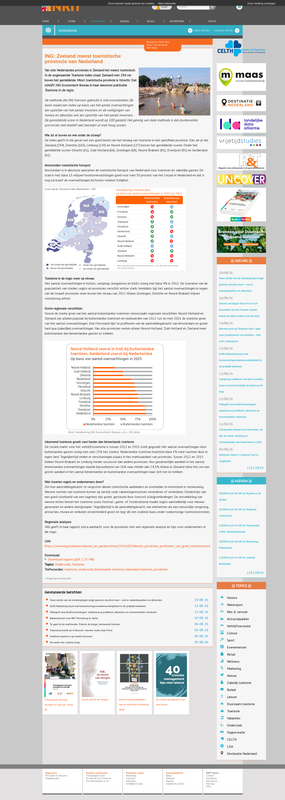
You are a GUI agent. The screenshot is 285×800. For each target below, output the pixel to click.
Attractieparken (238, 619)
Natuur (232, 675)
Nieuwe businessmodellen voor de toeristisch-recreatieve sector (134, 704)
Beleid (231, 690)
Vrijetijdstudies (52, 778)
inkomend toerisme (139, 569)
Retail (231, 654)
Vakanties (233, 718)
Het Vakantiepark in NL (97, 781)
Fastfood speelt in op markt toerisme (71, 636)
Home (45, 21)
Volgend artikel (224, 30)
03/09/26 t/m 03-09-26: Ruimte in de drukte (240, 496)
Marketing (234, 668)
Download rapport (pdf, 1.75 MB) (71, 559)
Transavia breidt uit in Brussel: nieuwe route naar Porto (81, 630)
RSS (208, 786)
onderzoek (85, 569)
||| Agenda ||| (241, 481)
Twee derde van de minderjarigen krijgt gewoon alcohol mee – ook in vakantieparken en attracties (106, 600)
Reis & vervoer (237, 612)
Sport (231, 640)
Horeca (232, 598)
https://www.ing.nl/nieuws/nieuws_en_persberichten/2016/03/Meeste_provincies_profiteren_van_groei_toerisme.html (127, 546)
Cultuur (232, 633)
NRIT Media (212, 773)
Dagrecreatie (236, 732)
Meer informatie (167, 3)
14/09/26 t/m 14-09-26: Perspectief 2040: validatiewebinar (239, 528)
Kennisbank (98, 21)
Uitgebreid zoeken (175, 783)
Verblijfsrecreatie (239, 626)
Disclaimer (211, 778)
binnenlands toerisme (109, 569)
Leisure (232, 697)
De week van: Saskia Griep (65, 642)
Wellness (233, 661)
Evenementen (236, 647)
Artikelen (170, 778)
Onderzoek (62, 564)
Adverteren (177, 21)
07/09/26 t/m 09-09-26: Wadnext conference (237, 512)
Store (71, 21)
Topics (212, 21)
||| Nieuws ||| (241, 260)
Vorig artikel (202, 30)
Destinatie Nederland (242, 753)
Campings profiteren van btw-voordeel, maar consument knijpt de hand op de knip (241, 385)
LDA (230, 746)
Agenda (124, 21)
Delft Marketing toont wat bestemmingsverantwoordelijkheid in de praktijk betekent (98, 606)
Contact (210, 775)
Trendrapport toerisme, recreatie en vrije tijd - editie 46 (58, 704)
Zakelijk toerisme (239, 683)
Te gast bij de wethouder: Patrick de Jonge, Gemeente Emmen (85, 624)
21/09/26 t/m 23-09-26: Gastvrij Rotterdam (237, 560)
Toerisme (78, 564)
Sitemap (210, 783)
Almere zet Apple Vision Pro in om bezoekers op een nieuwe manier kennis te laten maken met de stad (239, 309)
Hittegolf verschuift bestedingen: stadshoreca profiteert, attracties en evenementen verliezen (103, 612)
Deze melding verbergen (261, 3)
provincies (161, 569)
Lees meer (255, 468)
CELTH (232, 739)
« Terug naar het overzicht (58, 578)
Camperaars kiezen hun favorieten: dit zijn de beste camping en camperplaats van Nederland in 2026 (241, 436)
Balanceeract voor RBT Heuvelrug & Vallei (74, 618)
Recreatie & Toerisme (56, 775)
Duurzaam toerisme (241, 704)
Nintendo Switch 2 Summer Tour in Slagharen (238, 458)
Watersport (235, 605)
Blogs (150, 21)
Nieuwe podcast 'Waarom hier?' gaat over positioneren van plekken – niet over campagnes (240, 335)
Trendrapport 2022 (95, 775)
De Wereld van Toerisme (98, 778)
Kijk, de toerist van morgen (95, 699)
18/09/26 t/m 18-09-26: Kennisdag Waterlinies (238, 544)
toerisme (70, 569)
